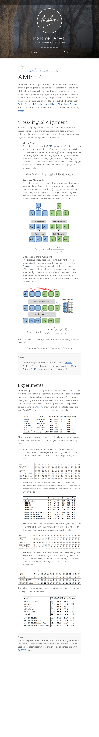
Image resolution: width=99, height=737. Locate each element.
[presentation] (78, 146)
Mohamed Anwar (49, 38)
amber (20, 111)
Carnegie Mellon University (49, 71)
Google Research (32, 71)
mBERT (68, 363)
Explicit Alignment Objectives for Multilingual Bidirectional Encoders (48, 104)
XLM (38, 407)
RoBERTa (22, 650)
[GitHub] (48, 47)
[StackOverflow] (51, 47)
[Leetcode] (54, 47)
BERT (49, 146)
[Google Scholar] (57, 47)
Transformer (28, 266)
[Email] (42, 47)
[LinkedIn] (45, 47)
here (71, 394)
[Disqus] (49, 697)
